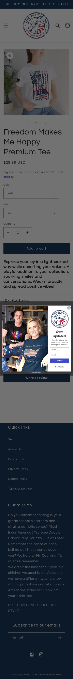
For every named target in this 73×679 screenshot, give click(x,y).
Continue (59, 361)
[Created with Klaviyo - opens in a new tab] (36, 372)
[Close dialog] (68, 307)
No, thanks (59, 367)
